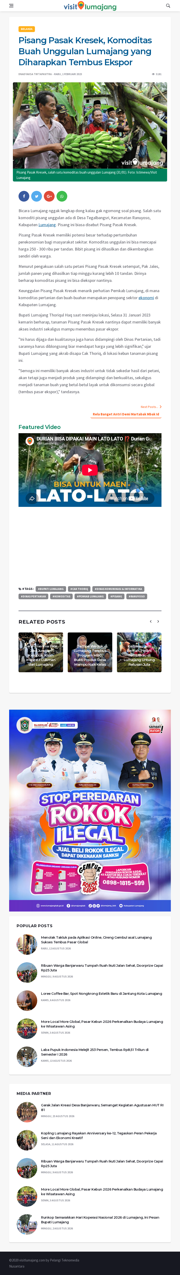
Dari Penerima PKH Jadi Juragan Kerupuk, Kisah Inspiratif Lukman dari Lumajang (40, 655)
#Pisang (116, 596)
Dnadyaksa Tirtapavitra (35, 74)
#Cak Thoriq (79, 589)
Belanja (27, 29)
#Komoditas (61, 596)
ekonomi (146, 297)
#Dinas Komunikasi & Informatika (118, 589)
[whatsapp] (61, 196)
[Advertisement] (90, 546)
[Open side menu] (11, 5)
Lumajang (47, 224)
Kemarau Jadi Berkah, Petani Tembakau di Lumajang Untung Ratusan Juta (139, 655)
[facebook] (24, 196)
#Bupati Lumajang (51, 589)
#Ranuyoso (137, 596)
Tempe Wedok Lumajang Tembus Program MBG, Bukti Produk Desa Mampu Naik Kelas (90, 655)
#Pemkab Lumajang (90, 596)
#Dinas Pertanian (33, 596)
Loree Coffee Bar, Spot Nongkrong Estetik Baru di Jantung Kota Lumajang (101, 994)
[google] (49, 196)
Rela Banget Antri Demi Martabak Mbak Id (126, 414)
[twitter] (36, 196)
